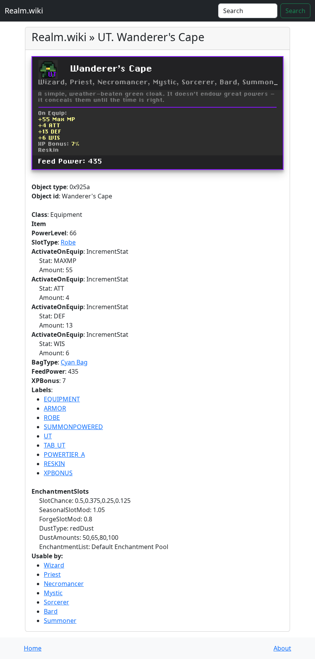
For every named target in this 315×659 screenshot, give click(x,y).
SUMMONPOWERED (73, 427)
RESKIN (54, 463)
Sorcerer (56, 602)
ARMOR (55, 408)
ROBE (52, 417)
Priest (52, 574)
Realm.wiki (24, 10)
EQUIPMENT (62, 399)
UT (48, 436)
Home (32, 648)
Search (295, 11)
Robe (68, 242)
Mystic (53, 593)
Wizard (54, 565)
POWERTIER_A (64, 454)
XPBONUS (58, 473)
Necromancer (64, 583)
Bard (51, 611)
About (282, 648)
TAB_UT (54, 445)
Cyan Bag (74, 362)
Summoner (60, 620)
